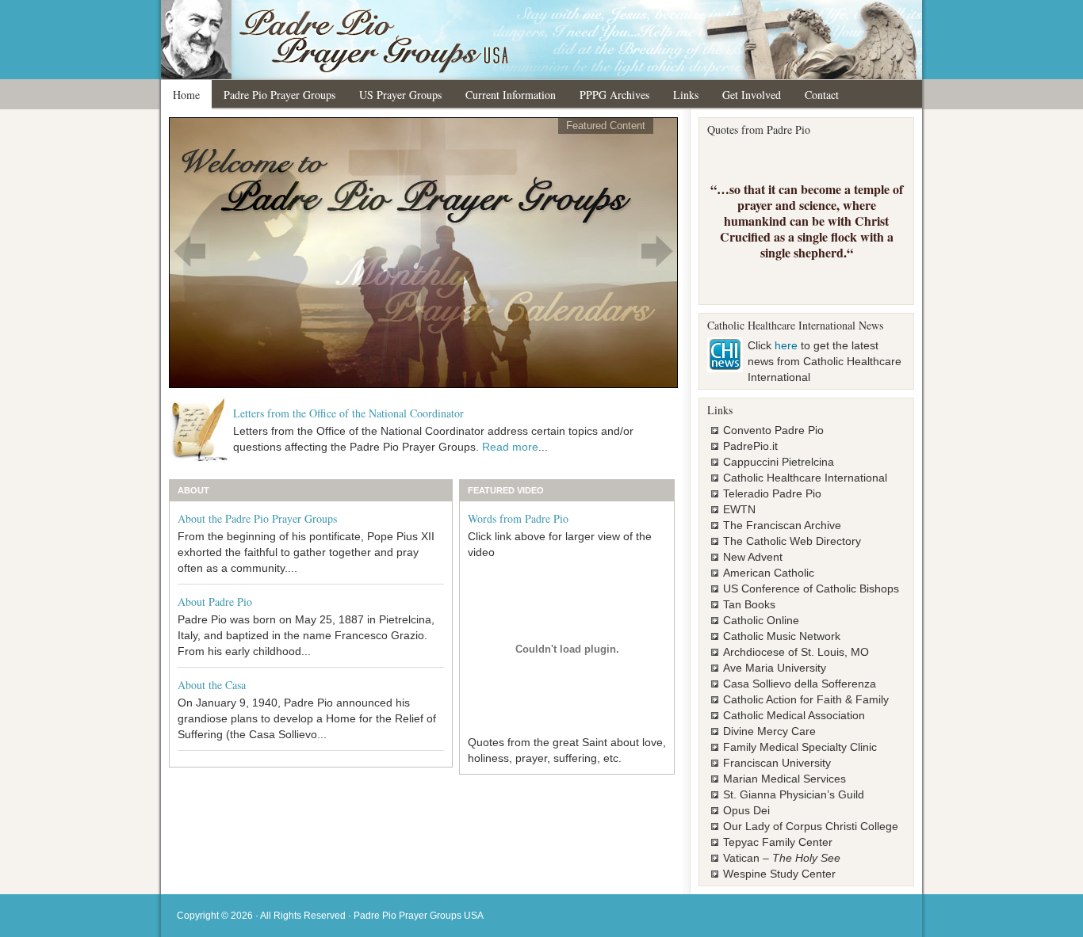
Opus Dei (746, 810)
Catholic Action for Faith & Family (806, 699)
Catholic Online (761, 620)
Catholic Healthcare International (805, 477)
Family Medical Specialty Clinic (800, 747)
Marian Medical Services (784, 778)
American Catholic (768, 572)
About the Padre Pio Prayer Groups (257, 518)
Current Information (510, 94)
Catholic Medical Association (794, 715)
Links (685, 94)
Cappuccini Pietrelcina (778, 461)
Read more (510, 446)
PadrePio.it (750, 446)
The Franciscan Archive (782, 525)
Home (186, 94)
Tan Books (749, 604)
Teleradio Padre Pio (772, 493)
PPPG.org (541, 39)
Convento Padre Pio (773, 430)
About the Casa (212, 684)
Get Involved (751, 94)
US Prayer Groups (400, 94)
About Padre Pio (215, 601)
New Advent (753, 556)
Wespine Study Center (779, 873)
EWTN (739, 509)
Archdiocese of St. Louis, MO (796, 652)
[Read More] (423, 251)
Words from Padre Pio (518, 518)
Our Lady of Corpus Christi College (810, 826)
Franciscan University (777, 762)
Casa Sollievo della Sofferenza (799, 683)
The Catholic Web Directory (792, 541)
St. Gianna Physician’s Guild (793, 794)
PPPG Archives (614, 94)
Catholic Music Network (781, 636)
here (786, 345)
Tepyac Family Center (777, 842)
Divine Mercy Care (769, 731)
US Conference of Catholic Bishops (811, 588)
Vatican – (781, 857)
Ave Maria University (774, 667)
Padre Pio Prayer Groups (279, 94)
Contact (822, 94)
